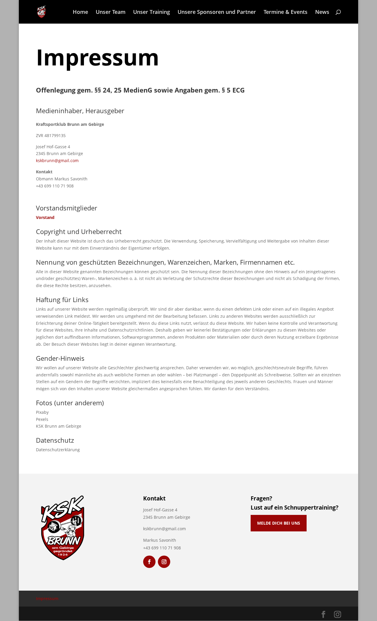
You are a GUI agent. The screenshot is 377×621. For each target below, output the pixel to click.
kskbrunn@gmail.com (57, 160)
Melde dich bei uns (278, 523)
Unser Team (110, 12)
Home (80, 12)
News (322, 12)
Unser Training (151, 12)
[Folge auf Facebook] (149, 562)
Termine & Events (285, 12)
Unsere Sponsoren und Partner (217, 12)
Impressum (47, 598)
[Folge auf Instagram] (164, 562)
